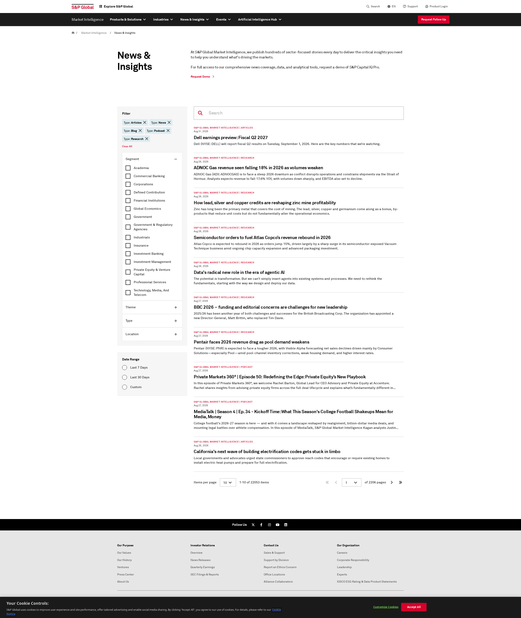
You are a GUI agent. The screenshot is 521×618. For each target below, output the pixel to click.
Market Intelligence (94, 33)
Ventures (123, 567)
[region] (260, 607)
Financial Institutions (149, 201)
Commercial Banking (149, 176)
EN (394, 6)
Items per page (205, 482)
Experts (342, 574)
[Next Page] (391, 482)
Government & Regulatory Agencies (153, 227)
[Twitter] (253, 524)
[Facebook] (261, 524)
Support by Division (276, 560)
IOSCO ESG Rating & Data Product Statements (367, 581)
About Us (123, 581)
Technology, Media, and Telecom (151, 292)
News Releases (200, 560)
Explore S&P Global (118, 6)
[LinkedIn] (285, 524)
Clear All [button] (127, 146)
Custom (136, 387)
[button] (144, 122)
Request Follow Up (433, 19)
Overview (196, 552)
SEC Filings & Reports (204, 574)
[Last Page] (400, 482)
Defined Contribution (149, 192)
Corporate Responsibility (353, 560)
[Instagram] (269, 524)
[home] (73, 33)
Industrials (142, 237)
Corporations (143, 184)
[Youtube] (277, 524)
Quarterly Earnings (202, 567)
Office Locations (274, 574)
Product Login (439, 6)
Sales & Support (274, 552)
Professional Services (150, 282)
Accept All (414, 607)
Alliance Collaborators (278, 581)
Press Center (125, 574)
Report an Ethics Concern (280, 567)
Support (412, 6)
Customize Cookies (385, 607)
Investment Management (152, 262)
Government (143, 217)
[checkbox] (152, 168)
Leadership (344, 567)
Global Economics (147, 209)
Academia (141, 168)
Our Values (124, 552)
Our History (124, 560)
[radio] (124, 367)
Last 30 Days (139, 377)
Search (375, 6)
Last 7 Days (139, 368)
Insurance (141, 246)
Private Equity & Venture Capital (152, 272)
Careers (342, 552)
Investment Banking (149, 254)
